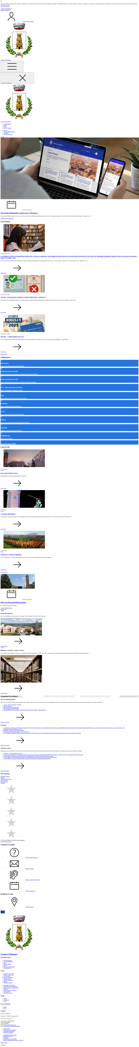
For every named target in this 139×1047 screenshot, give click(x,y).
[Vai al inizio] (1, 909)
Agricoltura (6, 133)
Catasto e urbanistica (8, 980)
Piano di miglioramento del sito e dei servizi (13, 1040)
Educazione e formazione (9, 985)
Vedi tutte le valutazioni (6, 841)
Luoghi (5, 1006)
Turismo (5, 981)
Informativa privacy (7, 1036)
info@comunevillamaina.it (10, 1025)
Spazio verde (4, 609)
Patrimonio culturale (5, 776)
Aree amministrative (8, 961)
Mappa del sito (4, 1042)
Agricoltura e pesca (7, 993)
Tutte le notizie (4, 354)
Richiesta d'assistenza (8, 1032)
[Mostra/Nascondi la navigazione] (12, 66)
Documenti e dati (7, 968)
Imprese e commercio (8, 977)
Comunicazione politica (6, 779)
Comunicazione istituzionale (7, 218)
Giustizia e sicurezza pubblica (10, 986)
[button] (7, 124)
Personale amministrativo (9, 966)
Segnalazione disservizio (9, 1031)
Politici (5, 965)
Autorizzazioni (6, 991)
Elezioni (5, 130)
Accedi (2, 136)
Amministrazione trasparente (10, 1035)
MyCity (3, 1045)
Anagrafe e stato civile (8, 973)
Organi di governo (7, 960)
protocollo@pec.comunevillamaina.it (11, 1026)
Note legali (5, 1037)
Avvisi (4, 1001)
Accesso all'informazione (9, 131)
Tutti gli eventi (4, 572)
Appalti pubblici (7, 978)
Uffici (4, 962)
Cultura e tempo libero (8, 975)
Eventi (4, 1008)
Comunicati (6, 1000)
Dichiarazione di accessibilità (10, 1039)
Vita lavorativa (6, 976)
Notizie (5, 998)
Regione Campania (5, 10)
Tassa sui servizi (4, 780)
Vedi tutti (3, 783)
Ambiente (5, 989)
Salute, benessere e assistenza (10, 990)
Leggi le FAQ (6, 1028)
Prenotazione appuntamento (9, 1030)
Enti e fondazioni (7, 964)
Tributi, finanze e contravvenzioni (11, 987)
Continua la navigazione (6, 9)
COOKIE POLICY (5, 6)
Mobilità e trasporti (7, 982)
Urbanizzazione (4, 781)
